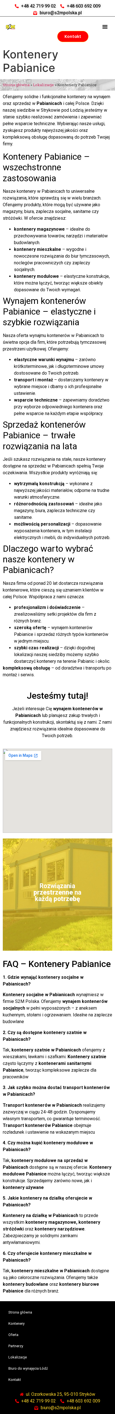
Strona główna (16, 84)
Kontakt (14, 1380)
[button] (105, 26)
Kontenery (16, 1323)
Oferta (13, 1335)
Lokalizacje (43, 84)
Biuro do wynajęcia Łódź (28, 1368)
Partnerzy (15, 1346)
